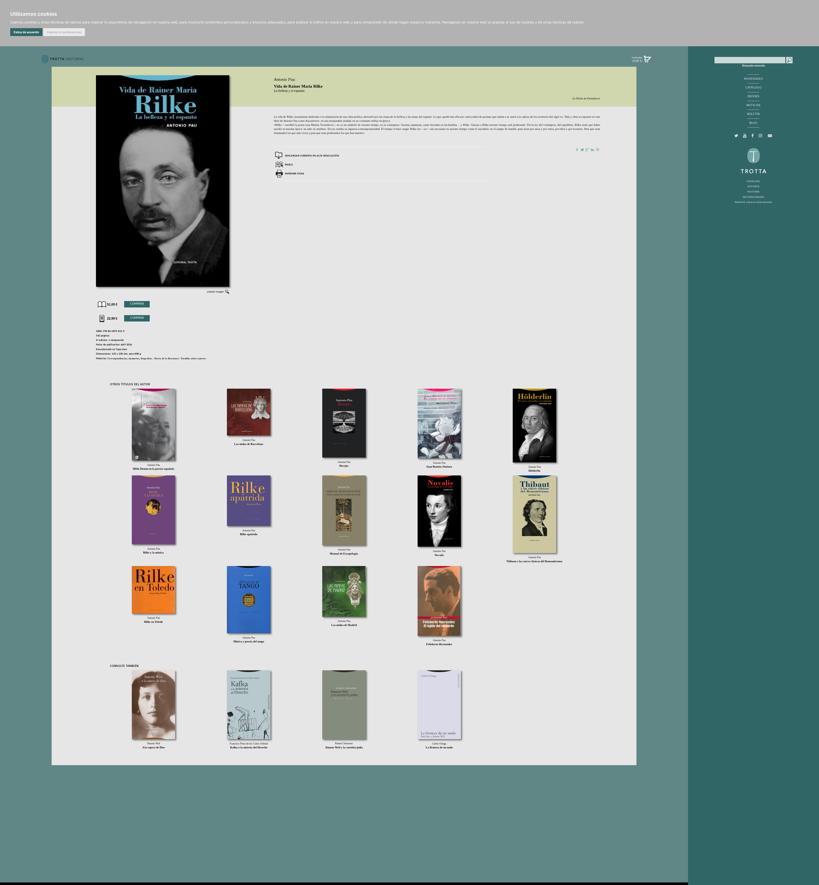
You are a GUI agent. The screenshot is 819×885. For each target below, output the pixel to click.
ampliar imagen (215, 291)
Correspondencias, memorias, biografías (129, 358)
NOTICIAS (753, 105)
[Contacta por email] (770, 135)
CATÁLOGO (753, 87)
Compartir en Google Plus (587, 149)
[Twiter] (736, 135)
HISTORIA (753, 192)
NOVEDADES (753, 78)
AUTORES (753, 186)
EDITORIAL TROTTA (753, 161)
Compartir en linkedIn (592, 149)
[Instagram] (760, 135)
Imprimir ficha (294, 173)
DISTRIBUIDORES (753, 197)
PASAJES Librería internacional (753, 202)
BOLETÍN (753, 114)
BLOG (753, 123)
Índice (289, 165)
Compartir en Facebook (577, 149)
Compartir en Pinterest (597, 149)
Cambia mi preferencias (64, 32)
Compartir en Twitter (582, 149)
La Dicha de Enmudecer (586, 98)
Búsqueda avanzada (753, 65)
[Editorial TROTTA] (62, 61)
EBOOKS (753, 96)
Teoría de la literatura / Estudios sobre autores (180, 358)
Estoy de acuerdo (26, 32)
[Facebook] (752, 135)
